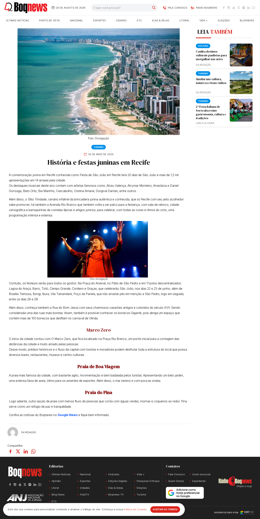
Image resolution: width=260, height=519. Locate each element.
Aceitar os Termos (165, 509)
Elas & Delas (160, 20)
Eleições (224, 20)
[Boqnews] (25, 7)
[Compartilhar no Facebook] (10, 451)
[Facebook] (224, 7)
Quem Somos (176, 480)
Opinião (56, 480)
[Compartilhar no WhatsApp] (33, 451)
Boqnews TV (116, 494)
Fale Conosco (176, 474)
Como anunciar (201, 474)
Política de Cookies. (135, 509)
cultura (203, 46)
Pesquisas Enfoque (148, 480)
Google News (68, 415)
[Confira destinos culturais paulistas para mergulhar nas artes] (241, 55)
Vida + (203, 20)
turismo (203, 101)
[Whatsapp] (253, 7)
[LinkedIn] (248, 7)
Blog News (58, 494)
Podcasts (113, 474)
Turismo (99, 147)
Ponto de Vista (49, 20)
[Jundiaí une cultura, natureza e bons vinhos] (241, 82)
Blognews (247, 20)
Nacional (76, 20)
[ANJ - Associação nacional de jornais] (25, 497)
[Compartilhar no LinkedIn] (26, 451)
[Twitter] (239, 7)
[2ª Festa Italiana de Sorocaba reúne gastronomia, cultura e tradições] (241, 110)
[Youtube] (234, 7)
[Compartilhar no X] (18, 451)
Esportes (99, 20)
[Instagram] (229, 7)
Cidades (121, 20)
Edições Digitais (117, 480)
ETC (139, 20)
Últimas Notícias (17, 20)
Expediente (199, 480)
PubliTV (84, 494)
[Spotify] (244, 7)
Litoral (184, 20)
